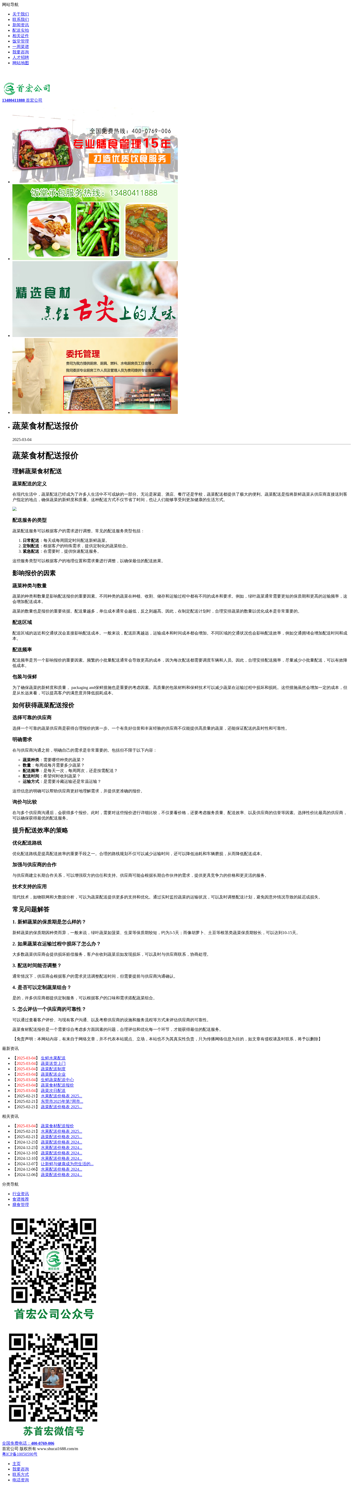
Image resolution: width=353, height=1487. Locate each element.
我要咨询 (20, 1469)
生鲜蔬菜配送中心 (57, 1080)
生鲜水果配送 (53, 1058)
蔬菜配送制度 (53, 1069)
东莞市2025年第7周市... (62, 1101)
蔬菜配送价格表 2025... (61, 1107)
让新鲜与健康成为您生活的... (67, 1164)
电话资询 (20, 1480)
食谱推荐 (20, 1199)
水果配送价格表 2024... (61, 1147)
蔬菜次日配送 (53, 1090)
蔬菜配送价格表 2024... (61, 1142)
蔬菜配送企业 (53, 1074)
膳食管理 (20, 1204)
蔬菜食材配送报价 (57, 1085)
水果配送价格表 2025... (61, 1096)
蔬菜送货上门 (53, 1063)
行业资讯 (20, 1194)
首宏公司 (22, 100)
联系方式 (20, 1474)
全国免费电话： (28, 1443)
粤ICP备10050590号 (19, 1454)
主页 (16, 1463)
